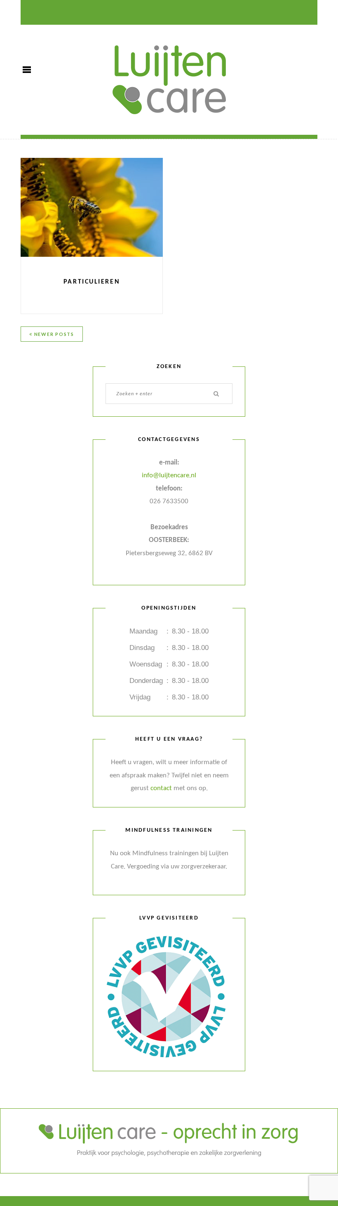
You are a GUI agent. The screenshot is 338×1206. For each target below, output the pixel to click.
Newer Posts (53, 334)
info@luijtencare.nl (169, 475)
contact (161, 788)
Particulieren (91, 282)
